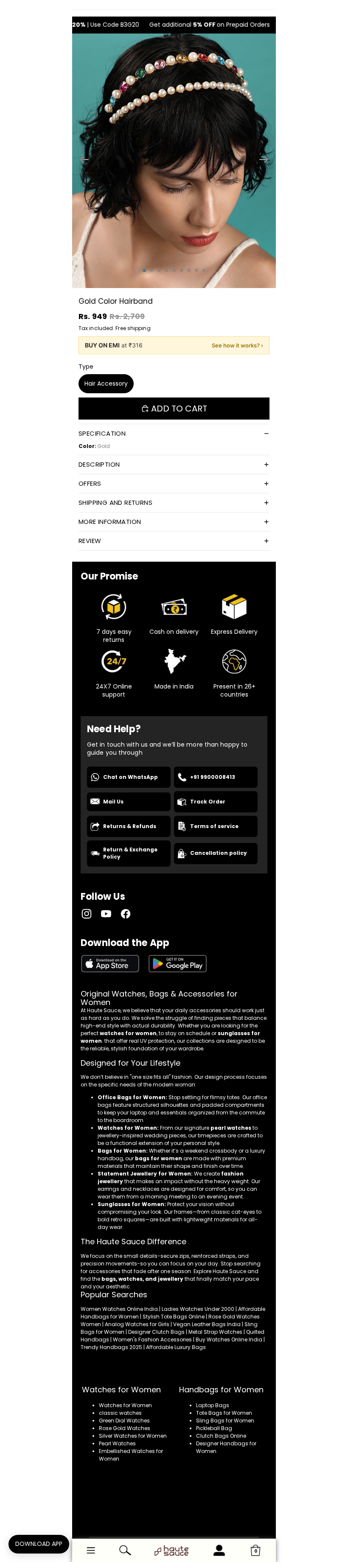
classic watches (120, 1412)
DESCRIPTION (99, 464)
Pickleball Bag (214, 1428)
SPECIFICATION (102, 433)
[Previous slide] (81, 160)
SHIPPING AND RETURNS (115, 502)
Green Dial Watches (124, 1420)
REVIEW (90, 540)
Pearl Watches (117, 1443)
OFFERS (90, 483)
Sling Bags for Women (225, 1420)
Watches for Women (125, 1405)
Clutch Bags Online (221, 1435)
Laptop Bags (212, 1405)
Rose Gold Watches (124, 1428)
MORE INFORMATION (110, 521)
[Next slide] (266, 160)
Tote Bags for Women (224, 1412)
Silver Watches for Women (133, 1435)
